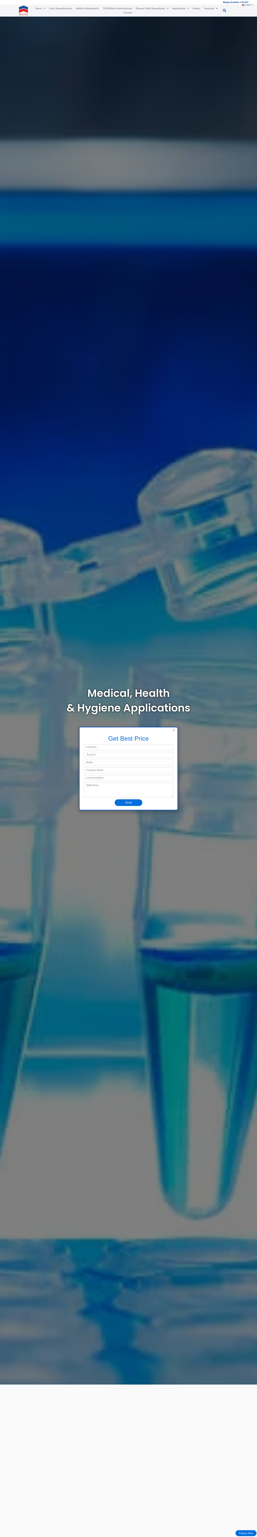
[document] (128, 768)
